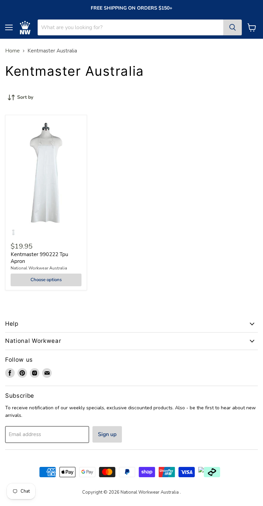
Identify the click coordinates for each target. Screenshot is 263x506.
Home (12, 51)
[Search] (232, 27)
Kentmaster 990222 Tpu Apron (39, 258)
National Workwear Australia (39, 268)
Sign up (107, 434)
